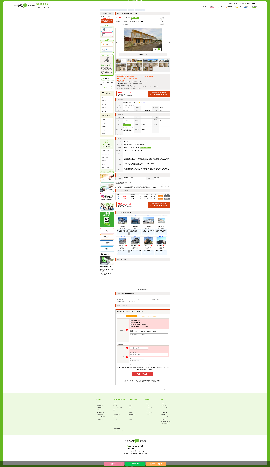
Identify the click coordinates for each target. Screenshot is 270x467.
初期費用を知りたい (134, 17)
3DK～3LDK (104, 107)
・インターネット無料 (117, 407)
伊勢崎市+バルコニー (161, 297)
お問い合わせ (135, 88)
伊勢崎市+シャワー (136, 297)
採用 (110, 180)
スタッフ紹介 (229, 6)
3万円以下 (104, 119)
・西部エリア (131, 405)
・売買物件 (98, 419)
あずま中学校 (156, 177)
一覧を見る (106, 87)
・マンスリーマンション (117, 430)
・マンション (115, 412)
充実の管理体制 (105, 154)
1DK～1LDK (104, 100)
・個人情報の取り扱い (166, 421)
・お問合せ (163, 419)
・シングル (114, 419)
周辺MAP (143, 102)
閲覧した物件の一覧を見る (143, 289)
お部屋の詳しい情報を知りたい (145, 147)
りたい (108, 49)
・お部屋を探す (99, 403)
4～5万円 (104, 126)
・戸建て (114, 410)
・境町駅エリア (131, 412)
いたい (108, 44)
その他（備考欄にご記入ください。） (140, 326)
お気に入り (160, 196)
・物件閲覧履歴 (99, 414)
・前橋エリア (131, 419)
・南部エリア (131, 410)
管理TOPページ (105, 150)
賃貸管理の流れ (105, 161)
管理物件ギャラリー (106, 164)
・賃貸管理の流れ (148, 412)
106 (118, 198)
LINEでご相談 (135, 464)
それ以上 (104, 111)
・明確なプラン (148, 410)
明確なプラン (105, 157)
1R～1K (103, 97)
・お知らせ (163, 405)
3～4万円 (104, 123)
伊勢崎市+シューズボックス (146, 299)
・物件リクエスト (100, 410)
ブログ (107, 230)
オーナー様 (238, 6)
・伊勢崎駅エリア (132, 414)
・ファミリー (115, 423)
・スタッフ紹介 (164, 407)
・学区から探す (99, 405)
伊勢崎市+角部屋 (153, 297)
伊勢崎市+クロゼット (136, 299)
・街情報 (163, 414)
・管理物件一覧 (148, 405)
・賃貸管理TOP (148, 403)
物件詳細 (166, 196)
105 (118, 196)
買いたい (220, 6)
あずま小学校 (130, 177)
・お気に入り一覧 (100, 412)
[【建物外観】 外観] (143, 51)
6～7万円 (104, 130)
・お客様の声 (164, 412)
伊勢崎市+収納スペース (156, 299)
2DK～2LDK (104, 104)
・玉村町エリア (131, 417)
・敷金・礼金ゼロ (116, 417)
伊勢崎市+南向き (120, 299)
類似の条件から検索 (156, 464)
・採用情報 (163, 417)
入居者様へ (246, 6)
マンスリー (212, 6)
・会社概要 (163, 403)
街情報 (107, 249)
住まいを (108, 29)
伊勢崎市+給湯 (119, 297)
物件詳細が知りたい (136, 322)
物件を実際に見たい (136, 320)
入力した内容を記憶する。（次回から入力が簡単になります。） (143, 364)
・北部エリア (131, 403)
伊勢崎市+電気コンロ (145, 297)
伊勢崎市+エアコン (127, 299)
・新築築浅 (114, 403)
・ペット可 (114, 405)
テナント (108, 34)
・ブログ (163, 410)
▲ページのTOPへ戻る (166, 389)
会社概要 (254, 6)
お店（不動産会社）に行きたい (139, 324)
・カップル (114, 421)
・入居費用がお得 (116, 414)
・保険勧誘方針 (164, 423)
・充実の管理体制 (148, 407)
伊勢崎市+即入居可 (131, 301)
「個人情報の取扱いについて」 (143, 367)
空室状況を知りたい (127, 125)
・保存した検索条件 (100, 417)
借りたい (205, 6)
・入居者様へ (147, 414)
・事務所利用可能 (116, 428)
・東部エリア (131, 407)
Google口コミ (107, 236)
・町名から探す (99, 407)
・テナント (114, 426)
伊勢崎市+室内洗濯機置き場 (122, 301)
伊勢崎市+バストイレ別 (127, 297)
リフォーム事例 (105, 167)
